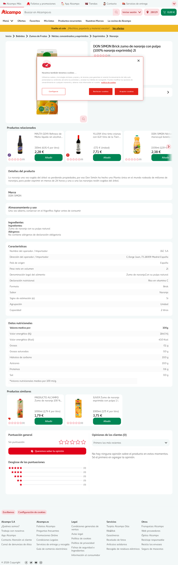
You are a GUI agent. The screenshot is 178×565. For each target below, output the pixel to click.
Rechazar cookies (100, 91)
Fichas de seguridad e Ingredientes (83, 549)
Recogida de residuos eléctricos (123, 548)
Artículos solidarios (117, 544)
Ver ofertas (118, 28)
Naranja (114, 36)
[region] (90, 78)
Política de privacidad (82, 542)
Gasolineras (113, 535)
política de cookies (108, 82)
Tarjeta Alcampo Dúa (118, 526)
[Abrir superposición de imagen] (83, 119)
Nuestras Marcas (95, 20)
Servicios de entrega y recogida (53, 544)
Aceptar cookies (127, 91)
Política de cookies (81, 538)
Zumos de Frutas (38, 36)
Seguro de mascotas (152, 548)
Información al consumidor (85, 555)
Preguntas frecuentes (48, 530)
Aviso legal (77, 533)
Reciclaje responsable (152, 539)
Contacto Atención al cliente (16, 539)
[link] (32, 512)
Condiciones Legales (47, 539)
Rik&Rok (111, 530)
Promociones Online (47, 535)
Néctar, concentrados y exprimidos (70, 36)
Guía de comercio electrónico (52, 548)
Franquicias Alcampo (152, 526)
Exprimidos (99, 36)
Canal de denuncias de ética (16, 544)
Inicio (8, 36)
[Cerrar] (138, 60)
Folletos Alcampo (46, 526)
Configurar (53, 91)
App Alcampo (8, 535)
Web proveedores (150, 530)
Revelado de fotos (116, 539)
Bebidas (20, 36)
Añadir (48, 157)
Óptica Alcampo (150, 535)
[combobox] (68, 12)
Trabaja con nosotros (12, 530)
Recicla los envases (151, 544)
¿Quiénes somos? (10, 526)
